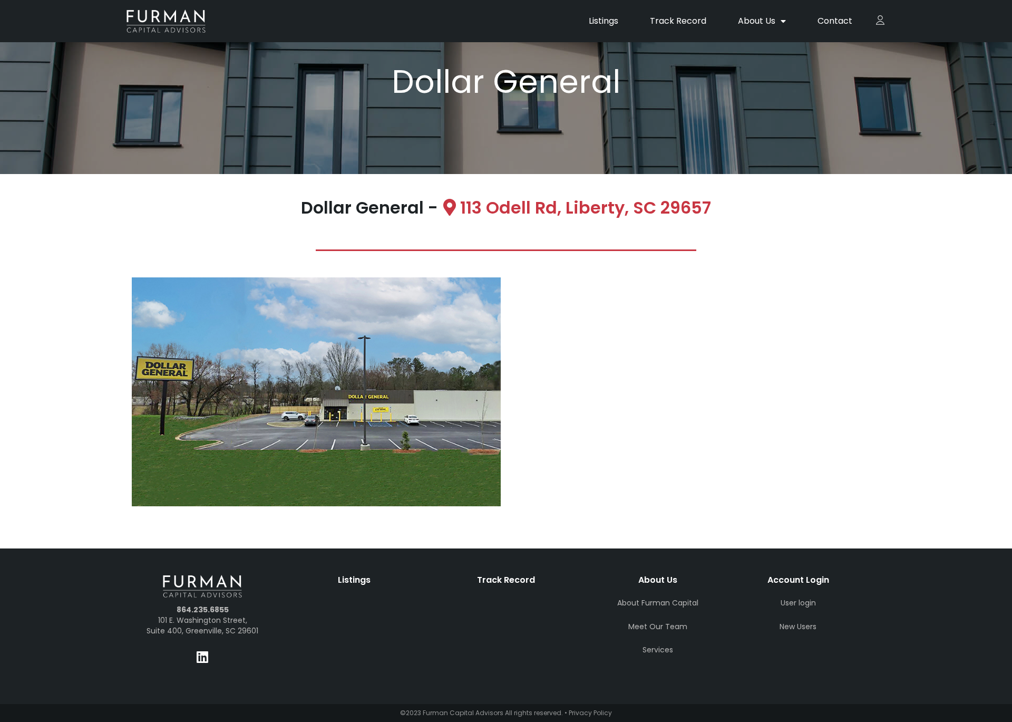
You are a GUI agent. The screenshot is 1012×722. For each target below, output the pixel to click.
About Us (756, 21)
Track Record (678, 21)
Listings (603, 21)
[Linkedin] (202, 656)
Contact (835, 21)
